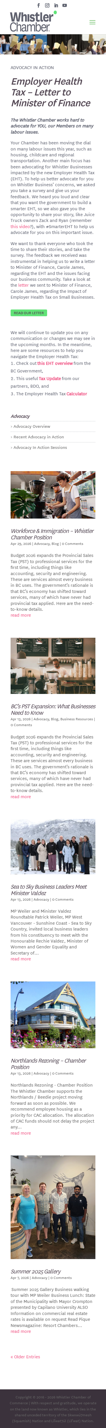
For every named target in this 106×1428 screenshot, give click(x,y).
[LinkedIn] (56, 7)
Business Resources (76, 718)
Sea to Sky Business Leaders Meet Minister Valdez (48, 889)
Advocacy (41, 543)
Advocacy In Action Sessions (40, 447)
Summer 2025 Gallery (35, 1271)
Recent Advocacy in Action (39, 436)
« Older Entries (25, 1356)
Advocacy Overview (32, 426)
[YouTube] (64, 7)
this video (20, 226)
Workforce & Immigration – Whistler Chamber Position (52, 533)
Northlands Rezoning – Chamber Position (48, 1063)
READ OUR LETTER (29, 312)
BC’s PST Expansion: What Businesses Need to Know (53, 709)
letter (23, 284)
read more (21, 615)
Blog (55, 543)
